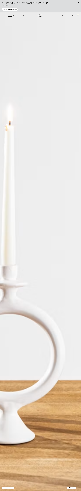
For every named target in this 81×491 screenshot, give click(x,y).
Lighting (18, 16)
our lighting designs (10, 9)
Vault (23, 16)
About (63, 16)
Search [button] (75, 15)
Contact (69, 16)
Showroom (58, 16)
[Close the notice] (78, 2)
